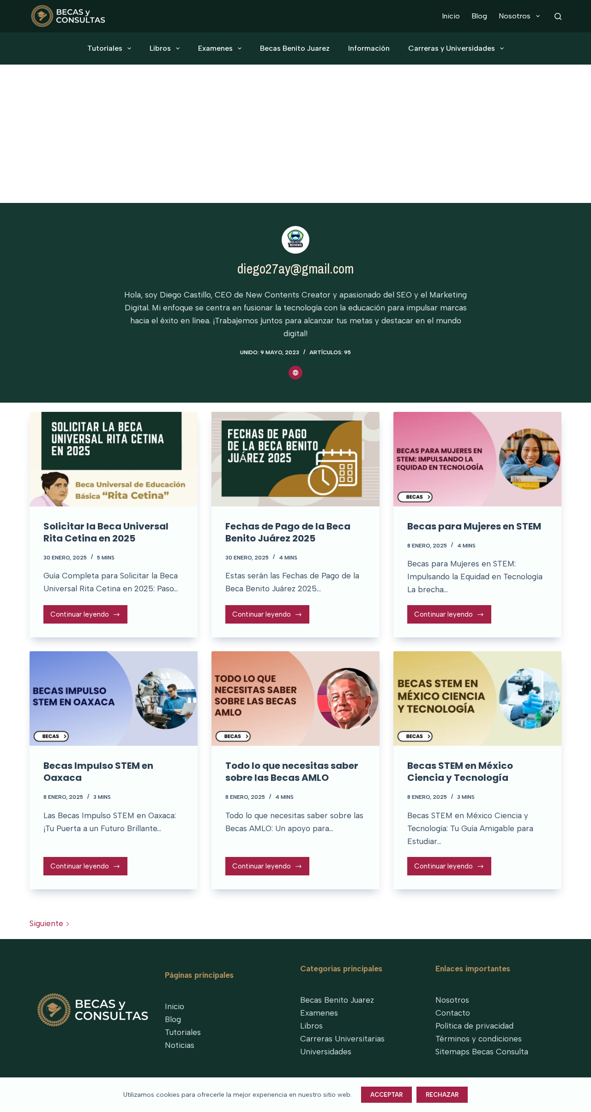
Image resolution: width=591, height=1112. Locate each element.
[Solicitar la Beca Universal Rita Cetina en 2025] (114, 459)
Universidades (325, 1051)
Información (369, 48)
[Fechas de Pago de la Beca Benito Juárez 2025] (295, 459)
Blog (479, 16)
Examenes (215, 48)
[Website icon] (295, 373)
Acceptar (386, 1094)
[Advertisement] (295, 133)
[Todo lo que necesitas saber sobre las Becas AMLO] (295, 698)
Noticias (179, 1045)
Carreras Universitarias (342, 1038)
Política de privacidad (474, 1025)
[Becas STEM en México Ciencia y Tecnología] (477, 698)
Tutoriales (104, 48)
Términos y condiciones (478, 1038)
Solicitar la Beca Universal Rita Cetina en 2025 (106, 532)
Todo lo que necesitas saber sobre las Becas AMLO (291, 771)
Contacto (452, 1012)
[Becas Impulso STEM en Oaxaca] (114, 698)
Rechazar (442, 1094)
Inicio (451, 16)
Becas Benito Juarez (295, 48)
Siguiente (48, 923)
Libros (160, 48)
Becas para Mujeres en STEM (474, 526)
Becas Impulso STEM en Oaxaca (98, 771)
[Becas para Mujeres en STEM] (477, 459)
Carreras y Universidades (451, 48)
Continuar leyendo (82, 617)
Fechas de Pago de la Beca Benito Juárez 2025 (287, 532)
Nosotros (515, 16)
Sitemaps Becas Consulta (481, 1051)
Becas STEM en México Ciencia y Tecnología (460, 771)
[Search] (558, 16)
